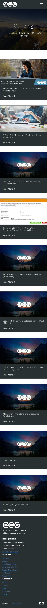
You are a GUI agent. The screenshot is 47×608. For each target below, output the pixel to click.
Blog (4, 588)
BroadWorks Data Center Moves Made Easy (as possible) (22, 275)
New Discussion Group (13, 460)
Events (5, 594)
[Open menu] (41, 4)
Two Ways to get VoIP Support (16, 504)
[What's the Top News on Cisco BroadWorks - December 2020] (23, 177)
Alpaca (5, 561)
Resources (6, 591)
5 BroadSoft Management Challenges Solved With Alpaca (22, 136)
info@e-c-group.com (10, 552)
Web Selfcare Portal (10, 570)
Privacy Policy (17, 603)
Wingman (6, 576)
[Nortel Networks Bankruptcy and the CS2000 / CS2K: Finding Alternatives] (23, 363)
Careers (5, 585)
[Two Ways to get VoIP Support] (23, 500)
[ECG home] (10, 4)
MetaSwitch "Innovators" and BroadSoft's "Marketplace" (21, 415)
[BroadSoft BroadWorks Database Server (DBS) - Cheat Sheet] (23, 316)
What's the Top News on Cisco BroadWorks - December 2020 (22, 182)
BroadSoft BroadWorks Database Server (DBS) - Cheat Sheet (23, 322)
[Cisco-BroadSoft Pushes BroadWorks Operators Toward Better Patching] (23, 224)
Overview (6, 558)
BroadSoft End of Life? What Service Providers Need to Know (23, 89)
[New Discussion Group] (23, 456)
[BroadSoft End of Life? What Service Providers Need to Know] (23, 84)
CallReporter (7, 573)
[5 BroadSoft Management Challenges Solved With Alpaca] (23, 131)
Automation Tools (9, 567)
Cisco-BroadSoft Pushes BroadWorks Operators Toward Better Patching (19, 229)
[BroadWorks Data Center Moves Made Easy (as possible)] (23, 270)
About (4, 582)
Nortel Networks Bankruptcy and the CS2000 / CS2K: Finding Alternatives (23, 368)
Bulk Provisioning (9, 564)
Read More (8, 96)
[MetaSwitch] (23, 409)
